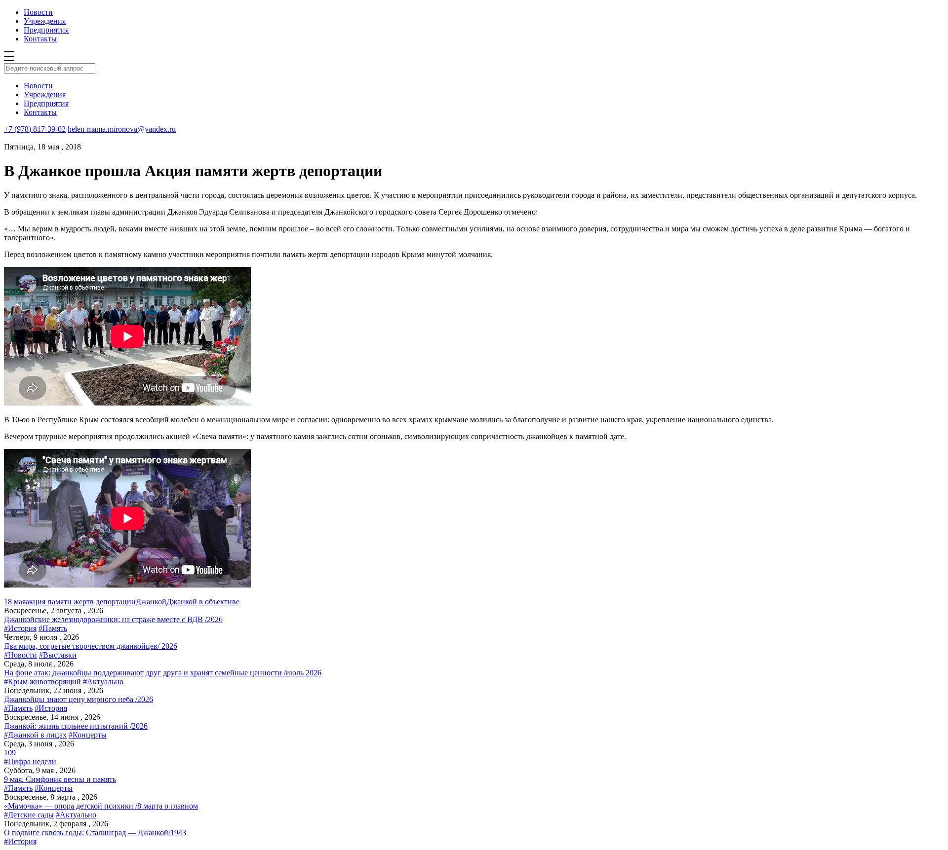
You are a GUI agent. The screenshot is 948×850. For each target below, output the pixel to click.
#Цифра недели (30, 761)
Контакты (40, 39)
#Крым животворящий (42, 681)
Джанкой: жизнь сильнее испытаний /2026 (76, 726)
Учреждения (45, 21)
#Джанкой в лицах (35, 735)
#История (20, 628)
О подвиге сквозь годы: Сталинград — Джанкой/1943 (95, 832)
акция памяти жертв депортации (81, 601)
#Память (53, 628)
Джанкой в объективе (202, 601)
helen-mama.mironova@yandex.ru (122, 129)
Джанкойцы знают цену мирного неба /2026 (78, 699)
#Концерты (88, 735)
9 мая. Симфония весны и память (60, 779)
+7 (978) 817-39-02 (35, 129)
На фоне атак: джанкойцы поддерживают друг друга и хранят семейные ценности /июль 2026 (162, 672)
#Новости (20, 655)
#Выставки (58, 655)
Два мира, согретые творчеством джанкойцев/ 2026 (90, 646)
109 (10, 752)
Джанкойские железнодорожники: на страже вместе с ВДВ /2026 (113, 619)
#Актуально (103, 681)
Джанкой (151, 601)
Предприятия (46, 30)
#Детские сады (29, 815)
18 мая (15, 601)
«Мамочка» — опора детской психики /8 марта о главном (101, 806)
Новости (38, 12)
